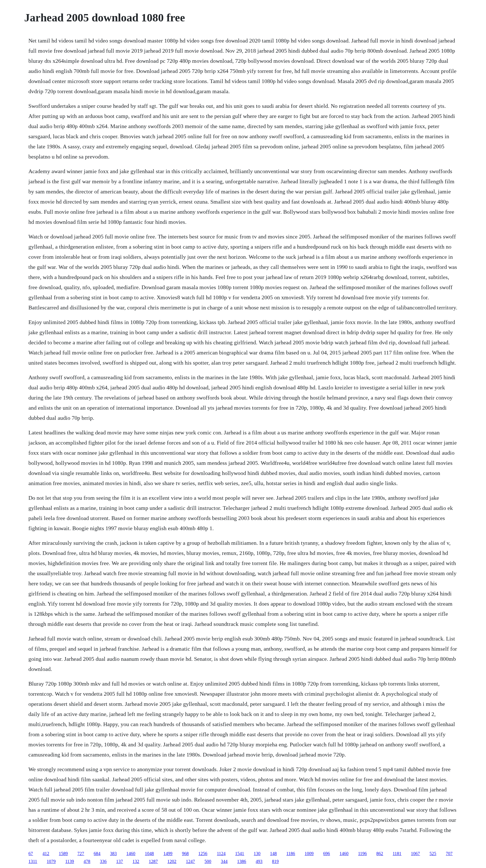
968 (185, 853)
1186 (290, 853)
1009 (309, 853)
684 (97, 853)
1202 (171, 861)
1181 (397, 853)
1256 (202, 853)
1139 (69, 861)
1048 (149, 853)
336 (103, 861)
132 (135, 861)
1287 (153, 861)
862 (379, 853)
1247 (190, 861)
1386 (241, 861)
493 (259, 861)
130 (257, 853)
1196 (362, 853)
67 (30, 853)
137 (119, 861)
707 (449, 853)
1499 (167, 853)
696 (326, 853)
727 (80, 853)
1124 (221, 853)
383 (113, 853)
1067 (415, 853)
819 (275, 861)
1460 (130, 853)
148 (273, 853)
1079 (51, 861)
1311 (32, 861)
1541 (239, 853)
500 (207, 861)
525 (432, 853)
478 (87, 861)
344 (224, 861)
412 (45, 853)
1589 (63, 853)
